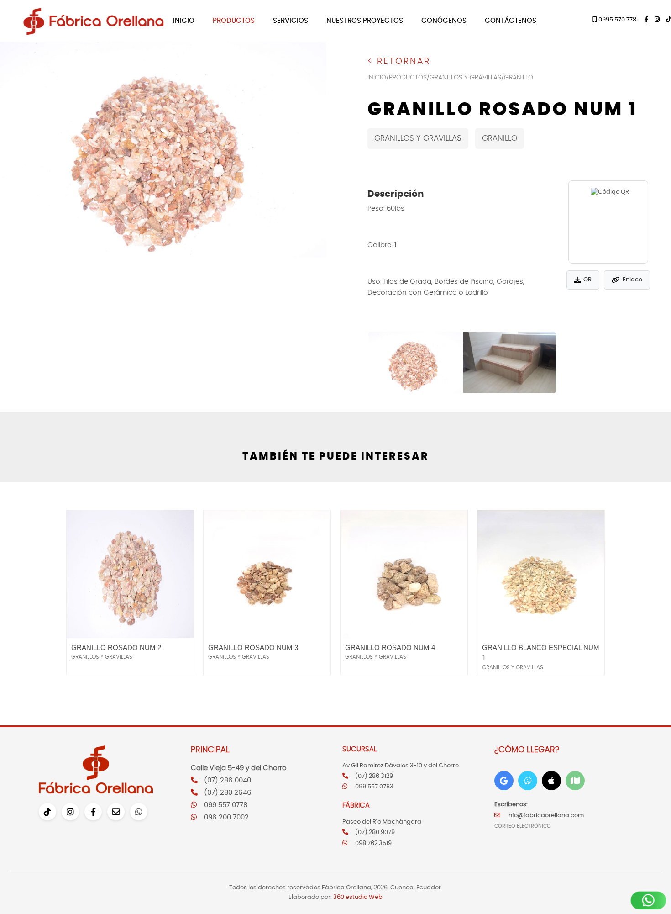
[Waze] (527, 780)
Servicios (290, 20)
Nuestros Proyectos (364, 20)
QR (587, 280)
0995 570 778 (616, 20)
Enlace (632, 280)
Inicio (183, 20)
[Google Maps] (504, 780)
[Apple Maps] (551, 780)
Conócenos (444, 20)
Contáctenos (510, 20)
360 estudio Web (358, 897)
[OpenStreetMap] (575, 780)
